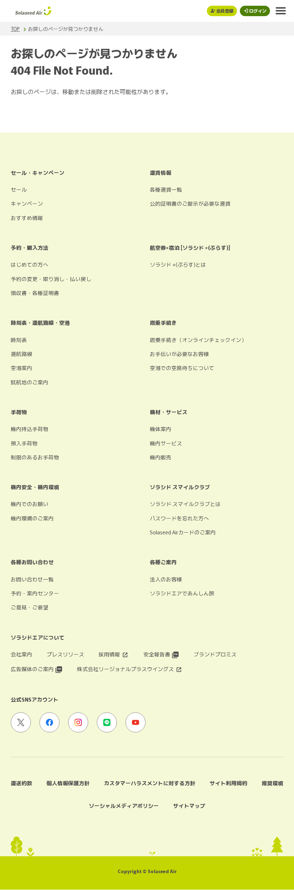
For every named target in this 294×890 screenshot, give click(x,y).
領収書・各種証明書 (35, 292)
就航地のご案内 (29, 382)
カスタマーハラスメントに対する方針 (149, 783)
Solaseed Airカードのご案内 (183, 532)
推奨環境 (272, 783)
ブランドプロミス (215, 654)
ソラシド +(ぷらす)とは (178, 264)
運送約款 (21, 783)
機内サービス (166, 443)
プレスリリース (65, 654)
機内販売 (160, 457)
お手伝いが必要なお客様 (179, 353)
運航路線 (21, 353)
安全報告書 (157, 654)
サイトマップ (189, 805)
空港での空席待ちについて (182, 367)
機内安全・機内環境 (35, 487)
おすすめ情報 (27, 217)
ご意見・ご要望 (29, 607)
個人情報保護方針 (68, 783)
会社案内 (21, 654)
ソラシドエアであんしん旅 (182, 593)
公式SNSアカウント (34, 699)
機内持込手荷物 (29, 428)
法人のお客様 (166, 579)
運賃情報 (160, 172)
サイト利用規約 (228, 783)
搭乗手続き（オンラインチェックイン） (198, 339)
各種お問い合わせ (32, 562)
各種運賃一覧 (166, 189)
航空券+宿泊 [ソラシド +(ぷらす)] (190, 247)
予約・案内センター (35, 593)
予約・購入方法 (29, 247)
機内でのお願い (29, 503)
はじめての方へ (29, 264)
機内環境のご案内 (32, 518)
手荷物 (19, 412)
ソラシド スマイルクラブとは (185, 503)
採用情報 (110, 654)
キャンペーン (27, 203)
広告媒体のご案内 (33, 669)
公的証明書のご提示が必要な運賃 (190, 203)
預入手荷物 (24, 443)
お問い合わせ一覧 (32, 579)
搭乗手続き (163, 322)
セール (19, 189)
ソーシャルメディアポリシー (124, 805)
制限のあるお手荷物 (35, 457)
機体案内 (160, 428)
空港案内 (21, 367)
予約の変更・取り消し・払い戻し (51, 278)
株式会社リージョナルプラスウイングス (126, 669)
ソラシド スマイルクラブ (180, 487)
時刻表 (19, 339)
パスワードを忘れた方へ (179, 518)
